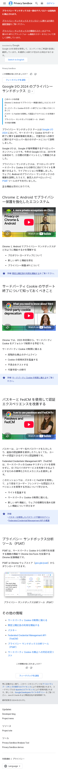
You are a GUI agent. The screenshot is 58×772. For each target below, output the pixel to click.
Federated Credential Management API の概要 (29, 520)
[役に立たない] (35, 74)
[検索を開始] (36, 3)
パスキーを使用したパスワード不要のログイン (29, 517)
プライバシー (19, 759)
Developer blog (8, 714)
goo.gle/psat (41, 563)
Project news (8, 718)
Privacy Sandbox (9, 68)
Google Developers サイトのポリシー (30, 692)
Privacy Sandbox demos (13, 747)
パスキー (12, 630)
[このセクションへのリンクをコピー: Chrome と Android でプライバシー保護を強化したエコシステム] (52, 202)
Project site (7, 731)
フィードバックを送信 (15, 80)
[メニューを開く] (4, 3)
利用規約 (6, 759)
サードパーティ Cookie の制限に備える (29, 378)
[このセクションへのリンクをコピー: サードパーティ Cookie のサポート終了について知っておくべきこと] (5, 295)
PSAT (5, 181)
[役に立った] (31, 74)
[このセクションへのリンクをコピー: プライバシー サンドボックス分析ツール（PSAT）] (29, 543)
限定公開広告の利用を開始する (26, 273)
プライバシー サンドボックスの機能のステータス (24, 31)
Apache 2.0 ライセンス (24, 690)
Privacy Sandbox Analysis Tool (15, 743)
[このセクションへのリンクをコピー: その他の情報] (25, 613)
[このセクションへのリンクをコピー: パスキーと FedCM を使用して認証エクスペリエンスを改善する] (48, 404)
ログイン (51, 3)
